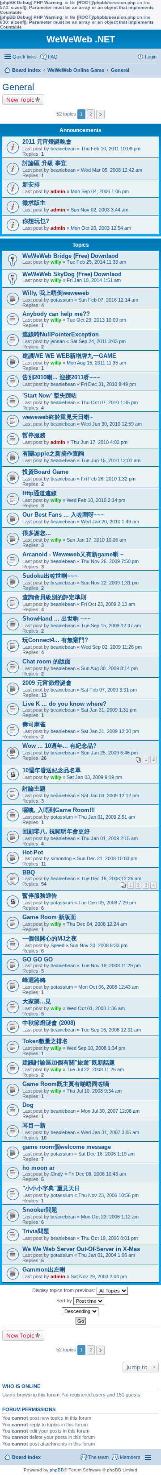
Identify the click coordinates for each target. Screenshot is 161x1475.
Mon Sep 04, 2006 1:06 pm (100, 191)
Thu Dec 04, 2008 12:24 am (97, 924)
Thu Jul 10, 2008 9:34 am (94, 1091)
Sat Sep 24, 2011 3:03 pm (98, 341)
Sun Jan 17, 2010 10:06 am (96, 540)
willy (56, 262)
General (18, 87)
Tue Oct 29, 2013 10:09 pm (96, 320)
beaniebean (63, 148)
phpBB (57, 1469)
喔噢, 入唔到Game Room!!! (58, 810)
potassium (62, 299)
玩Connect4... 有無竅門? (55, 640)
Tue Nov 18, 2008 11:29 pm (111, 965)
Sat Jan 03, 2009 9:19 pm (94, 777)
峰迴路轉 (34, 980)
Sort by (64, 1300)
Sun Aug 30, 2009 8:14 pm (109, 668)
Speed (57, 945)
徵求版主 (34, 202)
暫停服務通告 (39, 895)
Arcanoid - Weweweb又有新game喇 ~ (73, 554)
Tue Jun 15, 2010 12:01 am (110, 460)
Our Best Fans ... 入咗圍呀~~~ (63, 514)
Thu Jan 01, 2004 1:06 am (106, 1255)
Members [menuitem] (130, 1457)
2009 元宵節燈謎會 (47, 682)
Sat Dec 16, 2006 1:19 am (106, 1153)
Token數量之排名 (45, 1041)
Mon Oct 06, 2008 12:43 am (108, 987)
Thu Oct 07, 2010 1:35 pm (109, 402)
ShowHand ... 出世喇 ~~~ (56, 618)
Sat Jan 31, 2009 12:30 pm (110, 731)
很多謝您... (36, 533)
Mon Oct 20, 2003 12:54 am (101, 228)
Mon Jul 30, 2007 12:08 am (110, 1111)
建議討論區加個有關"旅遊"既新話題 (68, 1062)
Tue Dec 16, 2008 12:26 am (111, 878)
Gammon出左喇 (43, 1269)
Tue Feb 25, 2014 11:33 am (96, 262)
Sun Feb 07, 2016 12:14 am (108, 299)
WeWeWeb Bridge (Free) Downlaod (70, 256)
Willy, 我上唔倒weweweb (55, 293)
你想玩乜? (35, 221)
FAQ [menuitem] (53, 56)
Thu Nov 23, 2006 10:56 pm (108, 1195)
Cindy (57, 1174)
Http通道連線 (39, 493)
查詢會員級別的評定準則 (54, 597)
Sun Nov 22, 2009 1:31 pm (110, 582)
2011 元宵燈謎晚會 (47, 141)
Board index (26, 1457)
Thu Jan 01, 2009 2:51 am (106, 817)
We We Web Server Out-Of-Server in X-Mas (81, 1249)
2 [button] (90, 114)
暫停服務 (34, 435)
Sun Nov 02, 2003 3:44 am (99, 209)
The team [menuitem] (98, 1457)
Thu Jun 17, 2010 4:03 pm (99, 442)
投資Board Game (45, 471)
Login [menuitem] (151, 56)
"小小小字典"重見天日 (51, 1188)
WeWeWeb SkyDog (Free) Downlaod (72, 274)
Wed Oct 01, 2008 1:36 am (96, 1008)
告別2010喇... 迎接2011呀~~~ (61, 377)
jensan (58, 341)
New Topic (20, 99)
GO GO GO (37, 959)
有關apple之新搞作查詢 (53, 453)
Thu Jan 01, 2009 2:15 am (109, 838)
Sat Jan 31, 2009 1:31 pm (108, 710)
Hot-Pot (32, 852)
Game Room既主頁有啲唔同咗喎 (65, 1084)
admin (58, 191)
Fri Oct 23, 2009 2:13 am (108, 604)
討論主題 (34, 788)
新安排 (31, 184)
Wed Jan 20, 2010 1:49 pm (110, 521)
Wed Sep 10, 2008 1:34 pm (96, 1048)
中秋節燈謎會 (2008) (48, 1022)
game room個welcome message (66, 1147)
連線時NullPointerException (60, 334)
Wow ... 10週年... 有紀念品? (59, 745)
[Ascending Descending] (80, 1311)
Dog (28, 1105)
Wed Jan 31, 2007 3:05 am (110, 1132)
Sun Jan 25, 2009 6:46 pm (109, 752)
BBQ (28, 872)
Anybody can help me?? (56, 314)
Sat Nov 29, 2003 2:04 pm (99, 1276)
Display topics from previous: (64, 1290)
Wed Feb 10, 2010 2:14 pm (96, 500)
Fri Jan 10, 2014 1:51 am (94, 280)
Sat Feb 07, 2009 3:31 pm (109, 689)
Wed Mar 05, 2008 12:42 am (111, 170)
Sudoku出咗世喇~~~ (50, 575)
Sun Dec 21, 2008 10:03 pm (107, 858)
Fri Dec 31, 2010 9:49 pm (108, 384)
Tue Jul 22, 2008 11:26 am (95, 1069)
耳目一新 (34, 1125)
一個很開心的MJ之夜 (49, 938)
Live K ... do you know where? (64, 703)
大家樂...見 (36, 1001)
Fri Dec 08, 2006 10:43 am (97, 1174)
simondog (61, 858)
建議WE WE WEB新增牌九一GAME (69, 355)
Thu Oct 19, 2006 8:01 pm (109, 1238)
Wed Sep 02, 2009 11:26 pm (111, 647)
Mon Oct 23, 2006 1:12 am (110, 1216)
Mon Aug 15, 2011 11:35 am (96, 362)
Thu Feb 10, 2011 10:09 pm (110, 148)
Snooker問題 (39, 1209)
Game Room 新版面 (49, 917)
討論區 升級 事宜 (44, 163)
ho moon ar (38, 1167)
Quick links (25, 56)
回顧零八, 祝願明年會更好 (56, 831)
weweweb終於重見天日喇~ (57, 417)
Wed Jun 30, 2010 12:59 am (111, 424)
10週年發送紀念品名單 (51, 770)
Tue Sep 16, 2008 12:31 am (111, 1029)
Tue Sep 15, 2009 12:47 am (111, 625)
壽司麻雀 (34, 724)
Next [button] (100, 114)
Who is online (21, 1386)
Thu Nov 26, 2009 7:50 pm (110, 561)
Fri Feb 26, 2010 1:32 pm (108, 478)
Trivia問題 (35, 1231)
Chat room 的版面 (46, 661)
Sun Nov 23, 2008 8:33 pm (98, 945)
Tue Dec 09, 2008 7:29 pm (107, 902)
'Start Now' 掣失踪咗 (49, 395)
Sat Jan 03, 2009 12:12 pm (110, 795)
